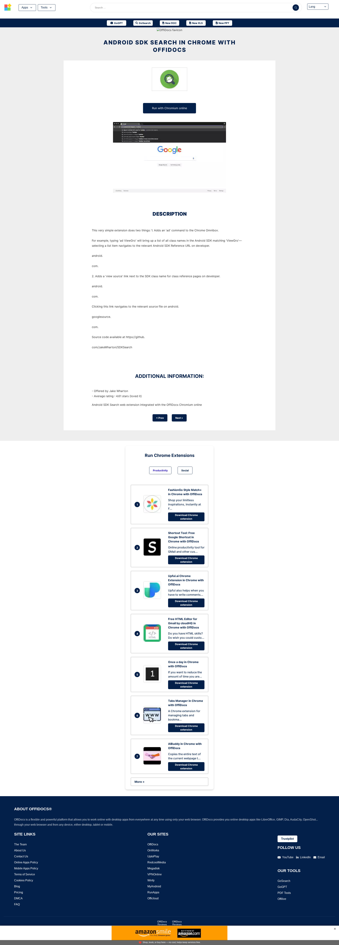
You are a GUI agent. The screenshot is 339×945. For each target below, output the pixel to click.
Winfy (150, 880)
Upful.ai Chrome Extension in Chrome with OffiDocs (186, 580)
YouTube (287, 857)
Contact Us (21, 856)
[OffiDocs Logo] (8, 7)
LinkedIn (305, 857)
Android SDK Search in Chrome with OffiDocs (169, 46)
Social (185, 470)
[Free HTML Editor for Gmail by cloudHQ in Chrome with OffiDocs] (153, 641)
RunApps (153, 892)
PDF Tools (284, 892)
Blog (17, 886)
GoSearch (284, 880)
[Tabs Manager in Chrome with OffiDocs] (153, 722)
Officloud (153, 898)
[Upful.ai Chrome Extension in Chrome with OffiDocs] (153, 598)
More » (139, 781)
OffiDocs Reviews (162, 923)
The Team (20, 844)
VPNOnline (154, 874)
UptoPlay (153, 856)
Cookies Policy (23, 880)
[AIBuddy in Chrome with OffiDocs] (153, 763)
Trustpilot (287, 838)
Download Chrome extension (186, 516)
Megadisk (153, 868)
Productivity (160, 470)
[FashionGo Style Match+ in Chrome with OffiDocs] (153, 511)
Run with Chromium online (169, 108)
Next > (179, 417)
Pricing (18, 892)
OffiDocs (152, 844)
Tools (44, 7)
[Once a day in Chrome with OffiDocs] (153, 681)
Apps (25, 7)
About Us (20, 850)
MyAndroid (154, 886)
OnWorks (153, 850)
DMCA (18, 898)
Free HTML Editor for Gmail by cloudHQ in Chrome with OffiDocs (183, 623)
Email (321, 857)
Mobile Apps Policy (26, 868)
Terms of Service (24, 874)
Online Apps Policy (26, 862)
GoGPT (282, 886)
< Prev (160, 417)
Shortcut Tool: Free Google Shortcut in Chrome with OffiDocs (183, 537)
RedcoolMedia (156, 862)
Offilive (282, 898)
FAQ (17, 904)
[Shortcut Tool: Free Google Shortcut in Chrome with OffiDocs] (153, 555)
